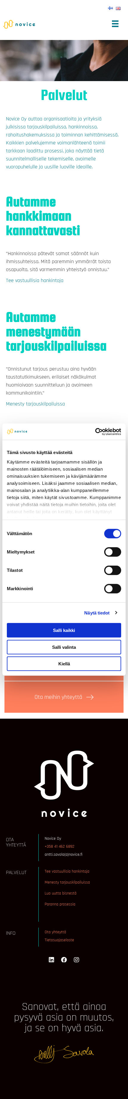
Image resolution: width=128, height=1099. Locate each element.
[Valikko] (115, 23)
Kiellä (64, 663)
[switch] (112, 552)
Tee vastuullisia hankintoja (34, 280)
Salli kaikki (64, 630)
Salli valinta (64, 646)
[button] (64, 697)
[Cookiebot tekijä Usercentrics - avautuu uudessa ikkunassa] (95, 431)
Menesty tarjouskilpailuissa (35, 403)
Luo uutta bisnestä (61, 893)
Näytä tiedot (97, 612)
